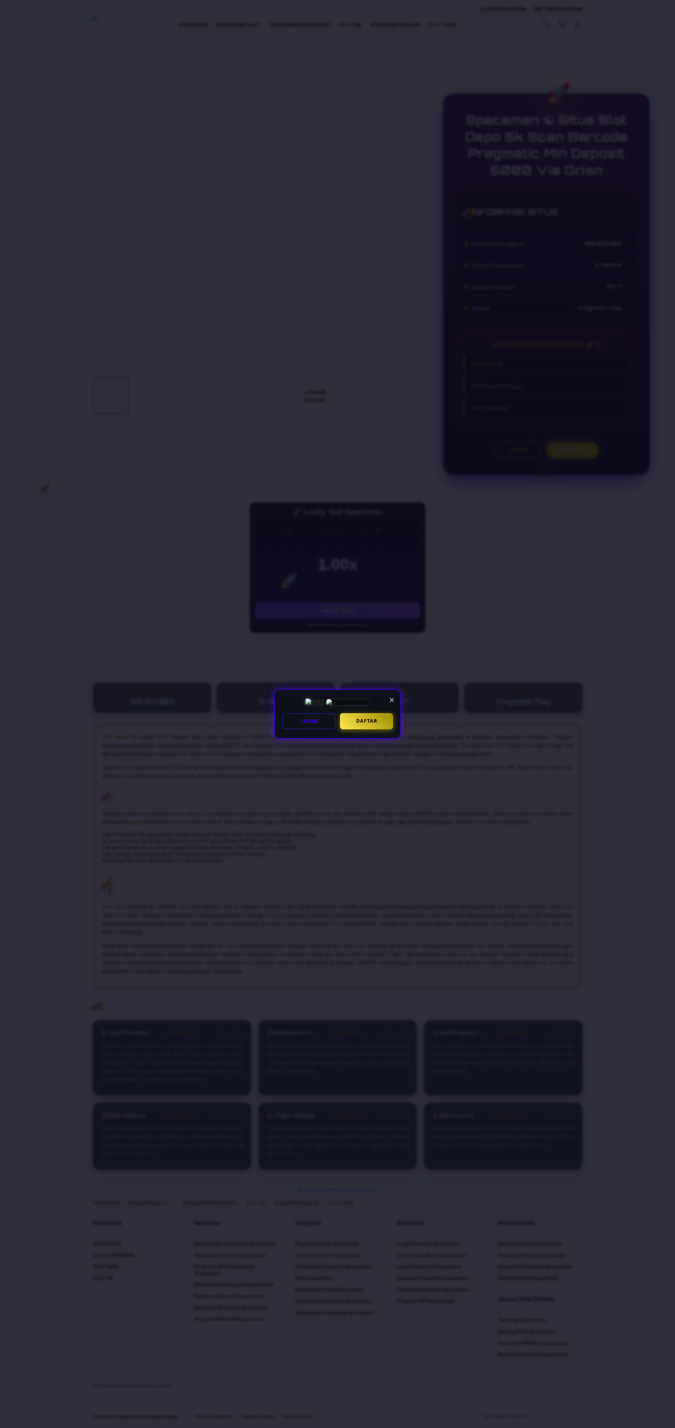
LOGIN (309, 721)
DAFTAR (366, 720)
